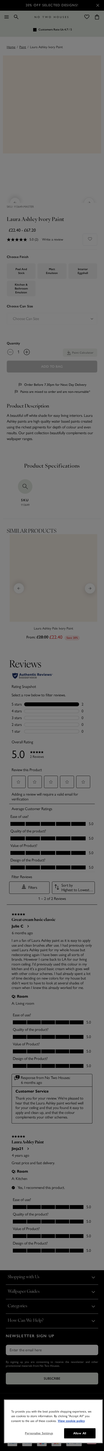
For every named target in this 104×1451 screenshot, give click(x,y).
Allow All (79, 1433)
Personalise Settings (39, 1433)
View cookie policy (71, 1421)
